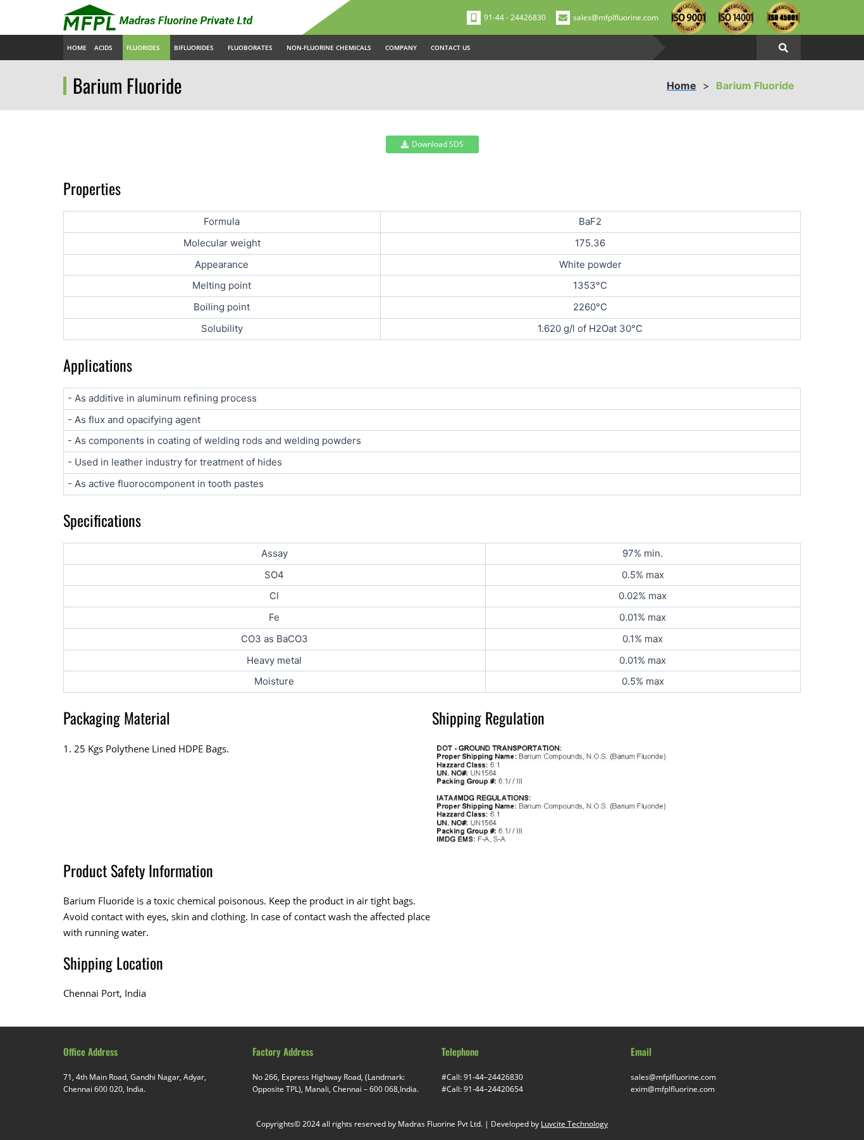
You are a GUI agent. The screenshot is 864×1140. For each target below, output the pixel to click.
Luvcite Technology (574, 1123)
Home (77, 47)
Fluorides (143, 47)
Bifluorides (194, 47)
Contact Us (451, 47)
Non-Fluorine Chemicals (329, 47)
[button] (106, 47)
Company (401, 47)
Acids (103, 47)
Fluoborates (250, 47)
